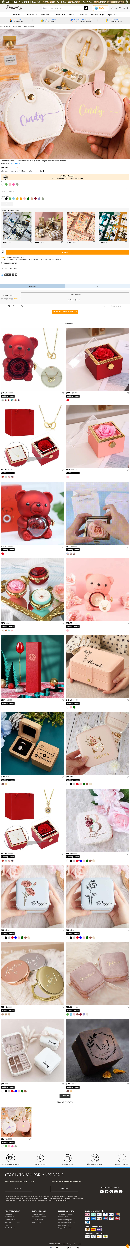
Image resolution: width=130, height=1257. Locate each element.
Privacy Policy (10, 1220)
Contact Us (9, 1217)
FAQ (97, 286)
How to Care (36, 1222)
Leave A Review (75, 295)
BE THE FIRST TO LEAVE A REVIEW (65, 312)
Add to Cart (67, 252)
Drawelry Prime (64, 1217)
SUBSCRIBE (18, 1189)
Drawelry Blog (63, 1225)
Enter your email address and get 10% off (19, 1181)
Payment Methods (39, 1217)
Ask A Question (75, 300)
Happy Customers (65, 1228)
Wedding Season (67, 176)
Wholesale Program (65, 1214)
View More (65, 1096)
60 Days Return (37, 1220)
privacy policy (48, 1198)
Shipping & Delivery (39, 1214)
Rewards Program (65, 1220)
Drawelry (70, 1244)
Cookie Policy (10, 1228)
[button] (65, 1248)
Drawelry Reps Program (67, 1222)
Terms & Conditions (12, 1222)
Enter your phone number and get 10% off (66, 1181)
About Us (8, 1214)
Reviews (32, 286)
